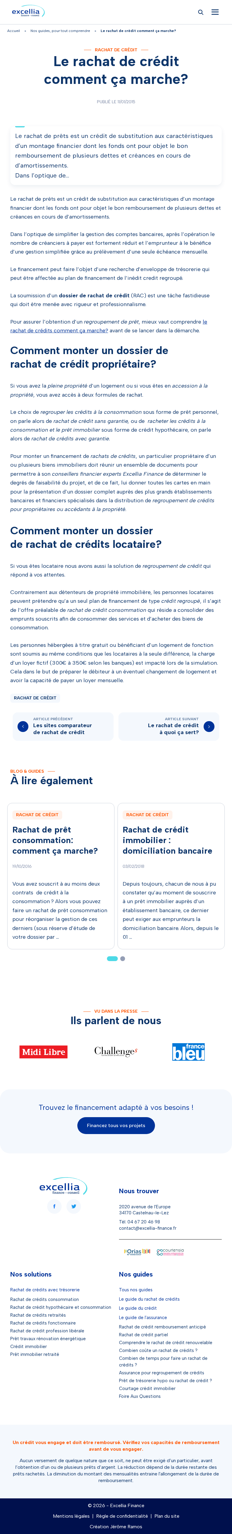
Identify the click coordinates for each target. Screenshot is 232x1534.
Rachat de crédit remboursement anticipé (162, 1327)
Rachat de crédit (116, 50)
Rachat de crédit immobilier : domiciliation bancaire (167, 840)
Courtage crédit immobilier (147, 1388)
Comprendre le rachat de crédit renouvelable (165, 1342)
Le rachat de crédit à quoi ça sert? (173, 729)
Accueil (13, 31)
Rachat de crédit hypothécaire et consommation (60, 1307)
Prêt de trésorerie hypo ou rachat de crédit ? (165, 1380)
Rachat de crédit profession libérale (47, 1331)
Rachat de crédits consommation (44, 1299)
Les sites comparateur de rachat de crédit (62, 729)
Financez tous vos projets (116, 1125)
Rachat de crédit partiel (143, 1334)
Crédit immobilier (28, 1346)
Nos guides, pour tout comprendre (60, 31)
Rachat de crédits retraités (38, 1315)
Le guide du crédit (138, 1308)
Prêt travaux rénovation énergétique (48, 1338)
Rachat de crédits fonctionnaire (43, 1323)
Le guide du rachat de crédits (149, 1299)
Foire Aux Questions (140, 1396)
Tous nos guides (136, 1290)
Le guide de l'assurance (143, 1317)
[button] (112, 958)
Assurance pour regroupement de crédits (161, 1373)
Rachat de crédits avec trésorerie (45, 1290)
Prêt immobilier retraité (34, 1354)
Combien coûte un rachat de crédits (156, 1350)
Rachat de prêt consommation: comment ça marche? (55, 840)
